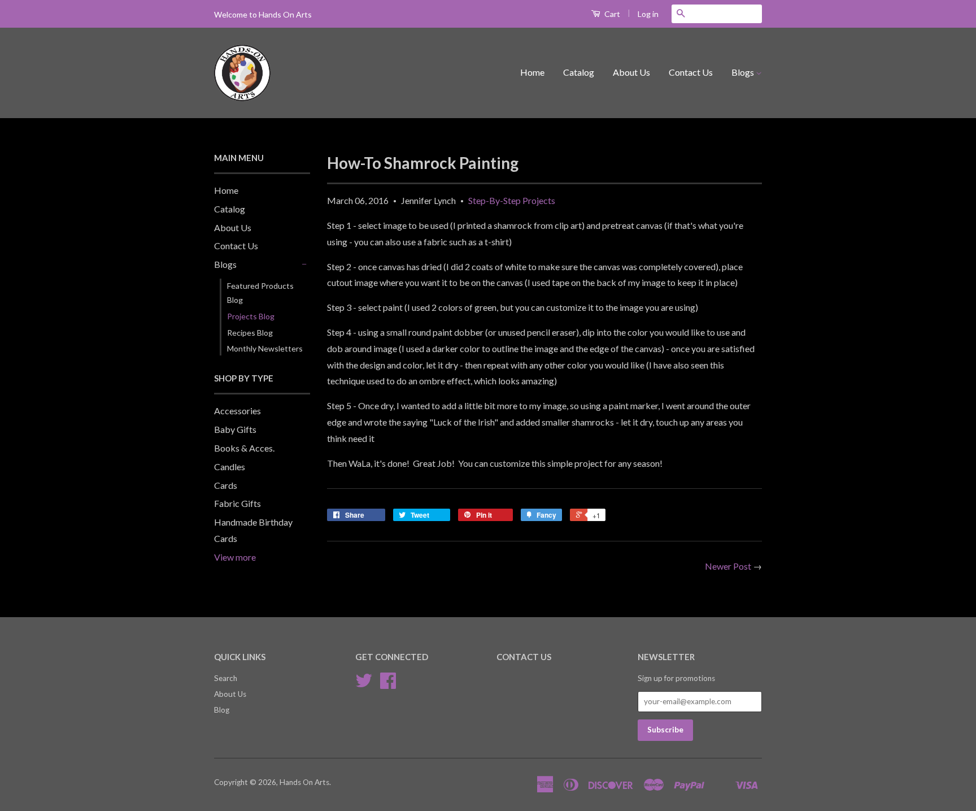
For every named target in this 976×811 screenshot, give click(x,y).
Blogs (743, 72)
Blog (221, 709)
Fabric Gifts (237, 503)
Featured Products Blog (260, 293)
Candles (229, 466)
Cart (611, 14)
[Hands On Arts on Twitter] (363, 684)
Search (225, 678)
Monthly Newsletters (265, 348)
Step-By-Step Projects (511, 200)
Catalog (578, 72)
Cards (225, 485)
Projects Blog (250, 316)
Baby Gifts (235, 429)
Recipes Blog (250, 332)
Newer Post (728, 566)
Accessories (237, 410)
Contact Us (691, 72)
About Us (631, 72)
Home (532, 72)
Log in (648, 14)
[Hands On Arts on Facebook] (388, 684)
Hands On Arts (304, 782)
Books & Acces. (244, 448)
